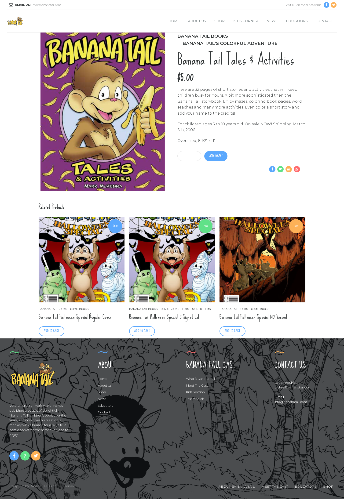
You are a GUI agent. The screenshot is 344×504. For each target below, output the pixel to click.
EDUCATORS (305, 486)
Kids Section (195, 392)
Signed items (201, 309)
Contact (324, 21)
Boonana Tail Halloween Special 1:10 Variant (253, 316)
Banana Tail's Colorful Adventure (230, 43)
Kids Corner (245, 21)
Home (174, 21)
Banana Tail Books (202, 36)
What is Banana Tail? (201, 379)
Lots (185, 309)
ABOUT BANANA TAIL (237, 486)
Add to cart (216, 156)
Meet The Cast (197, 385)
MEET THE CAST (274, 486)
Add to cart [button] (51, 331)
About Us (197, 21)
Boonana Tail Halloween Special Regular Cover (75, 316)
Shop (219, 21)
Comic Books (79, 309)
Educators (297, 21)
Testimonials (195, 399)
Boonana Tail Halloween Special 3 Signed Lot (164, 316)
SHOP (328, 486)
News (272, 21)
